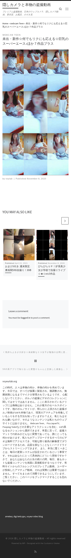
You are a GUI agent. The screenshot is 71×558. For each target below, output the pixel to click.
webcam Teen (17, 23)
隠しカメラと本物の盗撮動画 (29, 538)
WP (23, 543)
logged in (25, 317)
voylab (9, 179)
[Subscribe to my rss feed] (35, 552)
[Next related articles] (65, 220)
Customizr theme (52, 543)
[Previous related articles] (57, 220)
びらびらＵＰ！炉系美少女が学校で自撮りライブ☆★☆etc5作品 (51, 270)
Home (5, 23)
